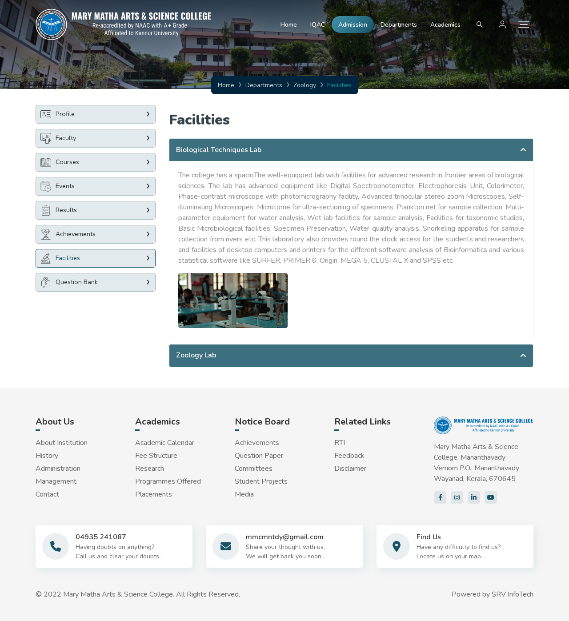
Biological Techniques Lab (218, 150)
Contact (47, 494)
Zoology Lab (196, 355)
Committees (253, 468)
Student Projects (261, 481)
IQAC (317, 24)
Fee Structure (156, 456)
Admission (352, 24)
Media (244, 494)
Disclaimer (350, 468)
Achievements (257, 443)
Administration (58, 468)
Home (288, 24)
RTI (339, 443)
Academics (445, 24)
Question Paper (259, 456)
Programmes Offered (168, 481)
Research (149, 468)
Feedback (349, 456)
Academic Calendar (164, 443)
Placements (153, 494)
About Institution (62, 443)
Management (56, 481)
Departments (399, 24)
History (47, 456)
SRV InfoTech (512, 594)
